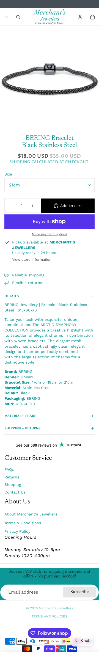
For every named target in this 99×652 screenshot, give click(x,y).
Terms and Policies (49, 616)
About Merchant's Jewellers (30, 514)
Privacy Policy (17, 531)
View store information (31, 259)
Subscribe (79, 592)
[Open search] (18, 17)
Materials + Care (20, 416)
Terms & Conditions (22, 523)
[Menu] (6, 17)
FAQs (9, 469)
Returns (11, 477)
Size (8, 174)
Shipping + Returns (22, 428)
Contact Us (15, 492)
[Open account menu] (80, 17)
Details (11, 296)
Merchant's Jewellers (56, 608)
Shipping (12, 484)
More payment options (49, 234)
